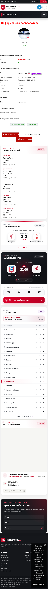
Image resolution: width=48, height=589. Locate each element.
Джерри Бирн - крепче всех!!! (8, 160)
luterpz (24, 45)
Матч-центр (4, 557)
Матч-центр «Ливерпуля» (26, 300)
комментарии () (18, 124)
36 (18, 62)
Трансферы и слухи (8, 169)
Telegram (28, 560)
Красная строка (8, 208)
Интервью (6, 195)
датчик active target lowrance (10, 584)
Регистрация (34, 1)
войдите (32, 476)
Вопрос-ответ (7, 182)
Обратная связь (6, 571)
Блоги (26, 557)
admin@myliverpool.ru (8, 586)
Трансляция (5, 560)
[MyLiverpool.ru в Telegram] (39, 7)
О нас (3, 566)
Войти (44, 1)
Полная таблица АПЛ (24, 416)
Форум (27, 555)
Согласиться (38, 584)
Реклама (4, 568)
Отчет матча (24, 247)
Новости (4, 555)
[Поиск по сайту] (44, 7)
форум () (32, 124)
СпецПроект (6, 156)
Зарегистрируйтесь (14, 476)
